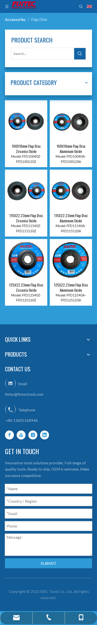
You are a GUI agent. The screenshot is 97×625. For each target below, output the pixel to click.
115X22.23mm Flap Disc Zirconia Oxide (26, 218)
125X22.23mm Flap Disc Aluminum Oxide (71, 287)
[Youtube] (21, 435)
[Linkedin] (44, 435)
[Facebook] (9, 435)
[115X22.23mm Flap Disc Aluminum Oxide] (71, 190)
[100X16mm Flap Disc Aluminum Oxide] (71, 121)
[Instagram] (32, 435)
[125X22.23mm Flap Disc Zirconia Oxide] (26, 259)
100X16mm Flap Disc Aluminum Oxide (71, 149)
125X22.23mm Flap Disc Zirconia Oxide (26, 287)
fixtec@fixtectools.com (24, 394)
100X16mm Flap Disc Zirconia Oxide (26, 149)
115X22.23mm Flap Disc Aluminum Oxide (71, 218)
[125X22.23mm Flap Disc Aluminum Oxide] (71, 259)
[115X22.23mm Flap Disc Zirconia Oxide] (26, 190)
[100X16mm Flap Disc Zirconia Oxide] (26, 121)
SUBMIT (48, 563)
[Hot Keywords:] (80, 53)
